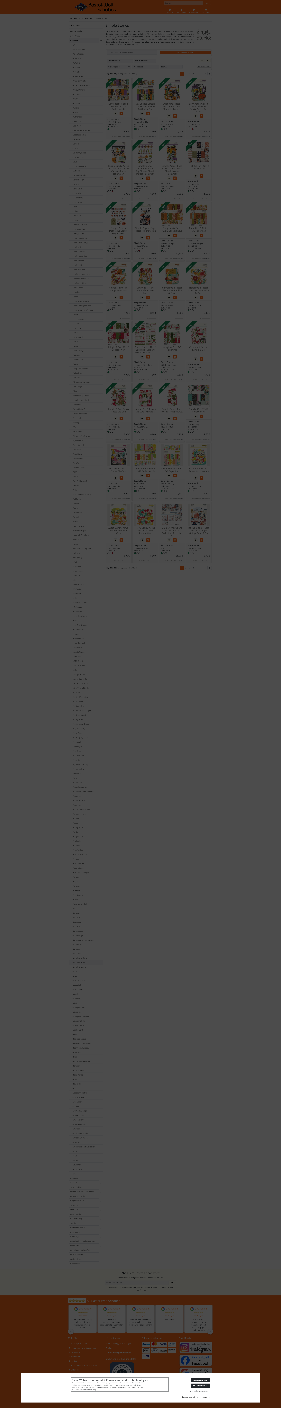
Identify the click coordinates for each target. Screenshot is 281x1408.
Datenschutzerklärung (190, 1397)
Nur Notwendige (200, 1386)
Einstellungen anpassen (200, 1391)
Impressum (206, 1397)
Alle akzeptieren (200, 1380)
